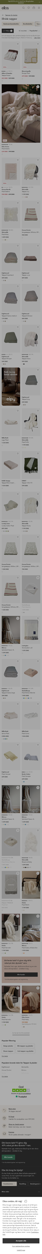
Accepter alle (21, 1241)
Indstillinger (21, 1250)
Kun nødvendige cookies (21, 1246)
